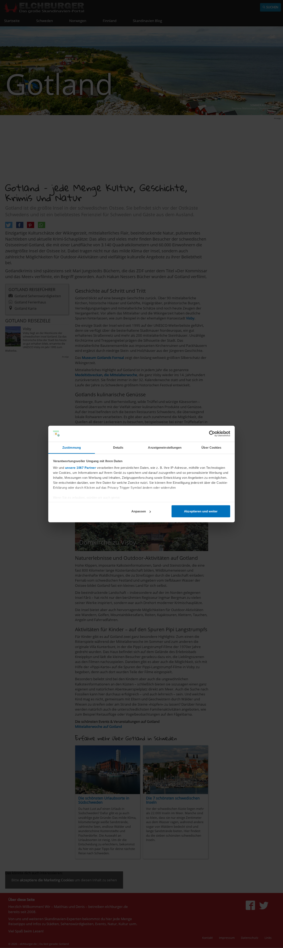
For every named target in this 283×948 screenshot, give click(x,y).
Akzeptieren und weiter (201, 511)
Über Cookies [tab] (211, 447)
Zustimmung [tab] (71, 447)
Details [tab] (118, 447)
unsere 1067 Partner (80, 467)
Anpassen (138, 511)
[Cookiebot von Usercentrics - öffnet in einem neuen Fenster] (212, 434)
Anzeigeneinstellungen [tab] (164, 447)
